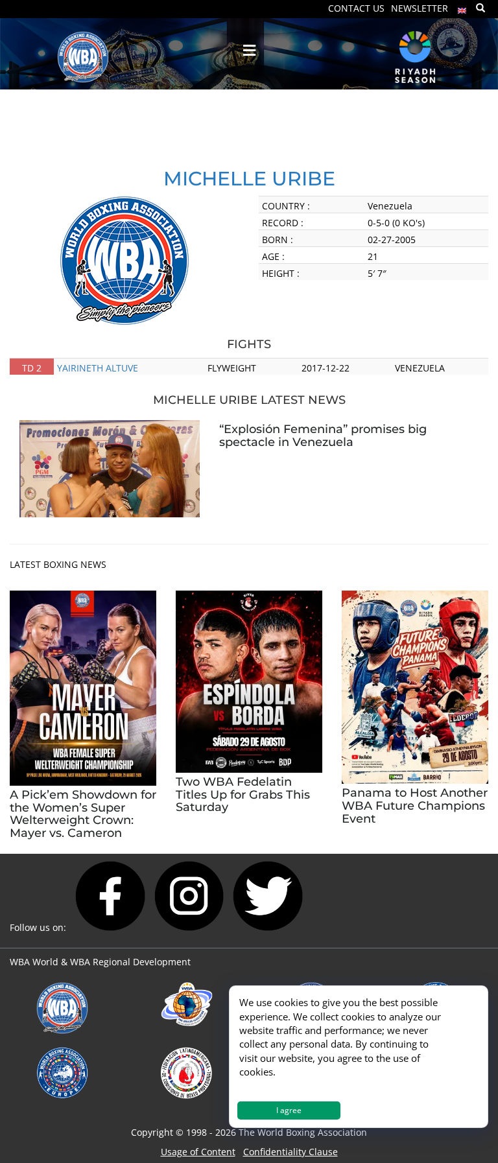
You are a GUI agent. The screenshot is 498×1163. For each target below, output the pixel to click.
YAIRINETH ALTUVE (97, 368)
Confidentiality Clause (290, 1151)
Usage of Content (198, 1151)
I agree (289, 1110)
